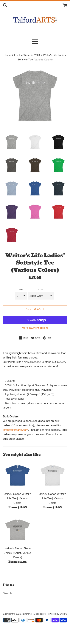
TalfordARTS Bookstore (34, 614)
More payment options (35, 327)
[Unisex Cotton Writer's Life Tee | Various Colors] (17, 475)
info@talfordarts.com (15, 429)
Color (41, 289)
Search (7, 593)
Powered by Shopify (57, 614)
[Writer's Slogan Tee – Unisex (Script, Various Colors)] (17, 529)
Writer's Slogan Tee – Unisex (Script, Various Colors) (18, 553)
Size (21, 289)
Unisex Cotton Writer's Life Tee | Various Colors (17, 498)
